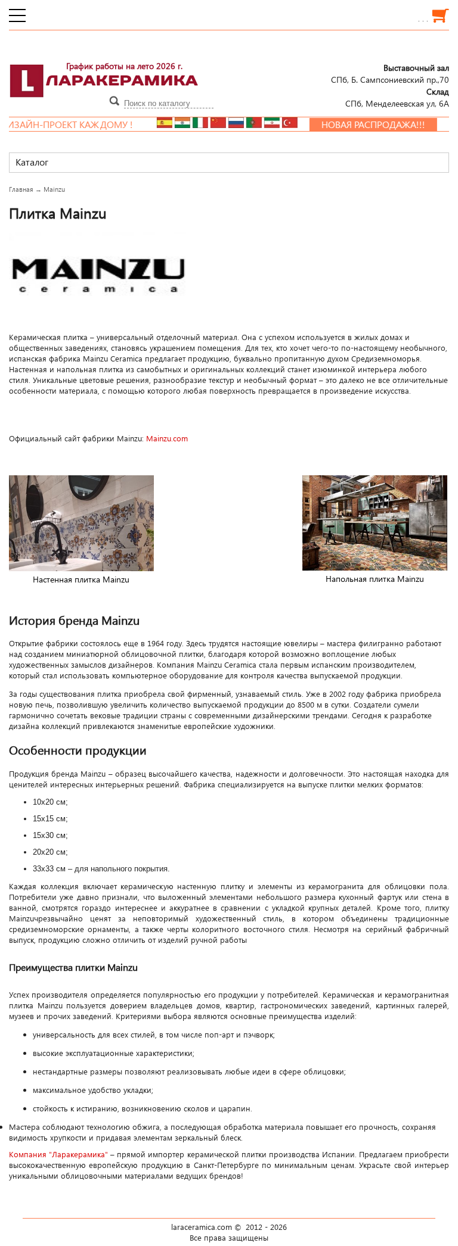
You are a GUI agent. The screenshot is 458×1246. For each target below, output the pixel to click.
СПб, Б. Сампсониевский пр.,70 (390, 73)
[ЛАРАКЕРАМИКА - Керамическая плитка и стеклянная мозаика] (104, 104)
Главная (21, 189)
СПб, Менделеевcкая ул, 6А (397, 97)
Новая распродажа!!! (357, 124)
